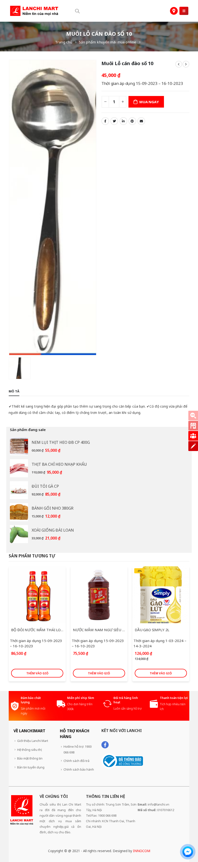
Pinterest (132, 121)
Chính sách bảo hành (79, 769)
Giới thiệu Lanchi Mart (32, 741)
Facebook (105, 121)
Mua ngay (149, 101)
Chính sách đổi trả (76, 761)
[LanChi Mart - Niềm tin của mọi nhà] (34, 11)
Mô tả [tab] (14, 391)
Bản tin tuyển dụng (30, 767)
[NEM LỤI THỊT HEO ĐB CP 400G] (19, 446)
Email (141, 121)
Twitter (114, 121)
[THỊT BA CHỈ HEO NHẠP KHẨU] (19, 468)
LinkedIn (123, 121)
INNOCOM (141, 850)
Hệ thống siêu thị (29, 749)
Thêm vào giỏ (37, 673)
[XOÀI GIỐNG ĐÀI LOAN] (19, 534)
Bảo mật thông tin (29, 758)
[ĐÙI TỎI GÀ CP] (19, 490)
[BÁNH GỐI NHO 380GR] (19, 512)
